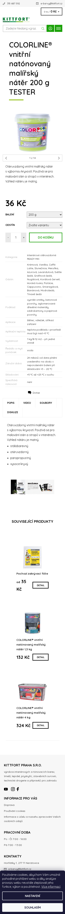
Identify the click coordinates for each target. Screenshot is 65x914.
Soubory (46, 402)
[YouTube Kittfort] (6, 787)
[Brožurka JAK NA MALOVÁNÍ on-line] (32, 486)
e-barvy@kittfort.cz (51, 3)
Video (27, 402)
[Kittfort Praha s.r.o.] (32, 19)
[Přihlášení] (50, 28)
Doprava (9, 805)
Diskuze (12, 412)
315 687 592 (13, 3)
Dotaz (36, 392)
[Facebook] (18, 787)
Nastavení (32, 896)
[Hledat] (43, 28)
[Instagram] (13, 787)
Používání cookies (14, 811)
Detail (40, 585)
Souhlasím (32, 907)
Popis (10, 402)
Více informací (50, 886)
